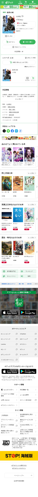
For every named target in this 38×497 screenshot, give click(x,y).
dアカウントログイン (8, 405)
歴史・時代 (12, 109)
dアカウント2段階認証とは (7, 425)
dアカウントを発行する (19, 465)
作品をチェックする (20, 47)
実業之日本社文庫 (14, 112)
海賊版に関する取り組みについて (7, 431)
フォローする (22, 16)
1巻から (26, 66)
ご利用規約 (4, 415)
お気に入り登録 (31, 57)
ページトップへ (19, 475)
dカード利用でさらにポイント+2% (24, 28)
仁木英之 (18, 16)
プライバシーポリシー (7, 420)
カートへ (12, 42)
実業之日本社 (11, 107)
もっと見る (31, 173)
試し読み (10, 36)
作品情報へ (18, 51)
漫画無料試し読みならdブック (8, 283)
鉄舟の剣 (15, 70)
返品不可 (18, 30)
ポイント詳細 (20, 25)
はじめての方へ (9, 389)
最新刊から (32, 66)
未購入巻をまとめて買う (20, 62)
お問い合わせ (5, 400)
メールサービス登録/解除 (7, 395)
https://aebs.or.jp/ (17, 447)
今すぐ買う (29, 42)
